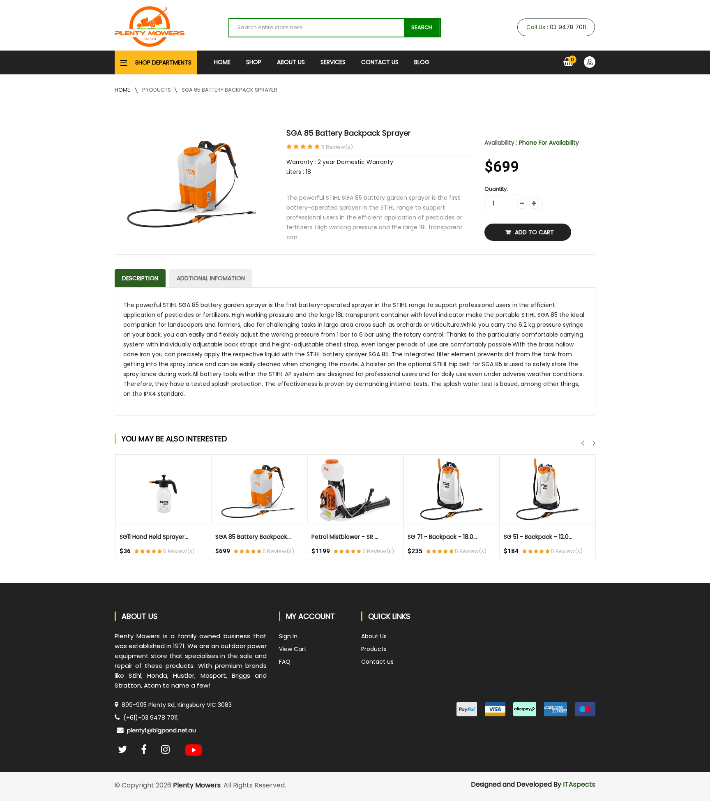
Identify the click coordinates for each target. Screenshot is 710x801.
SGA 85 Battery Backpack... (253, 537)
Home (222, 62)
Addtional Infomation (211, 278)
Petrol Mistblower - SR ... (344, 537)
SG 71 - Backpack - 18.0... (442, 537)
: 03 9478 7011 (556, 27)
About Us (291, 62)
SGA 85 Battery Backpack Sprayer (229, 90)
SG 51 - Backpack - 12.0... (538, 537)
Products (156, 90)
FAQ (284, 662)
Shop (253, 62)
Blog (421, 62)
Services (333, 62)
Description (140, 278)
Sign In (288, 636)
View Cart (293, 649)
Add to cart (534, 232)
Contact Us (380, 62)
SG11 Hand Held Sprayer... (154, 537)
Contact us (377, 662)
